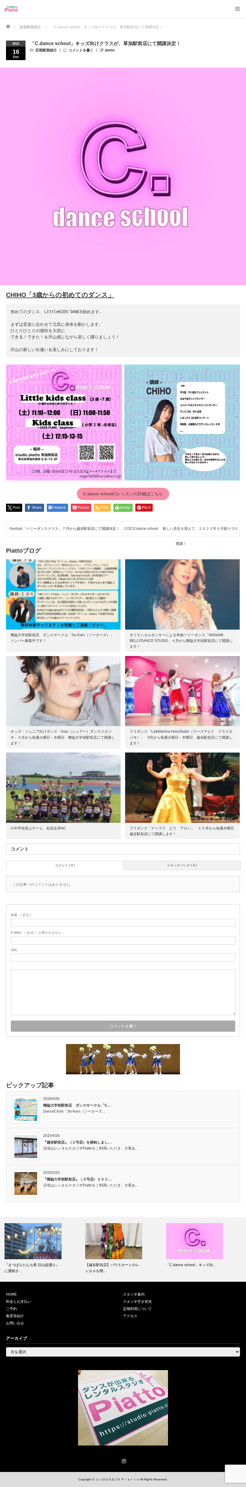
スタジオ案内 (134, 1294)
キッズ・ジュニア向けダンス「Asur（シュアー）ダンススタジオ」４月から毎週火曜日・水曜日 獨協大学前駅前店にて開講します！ (62, 737)
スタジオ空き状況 (137, 1301)
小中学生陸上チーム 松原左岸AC (38, 828)
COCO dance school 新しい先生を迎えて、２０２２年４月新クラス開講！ (181, 531)
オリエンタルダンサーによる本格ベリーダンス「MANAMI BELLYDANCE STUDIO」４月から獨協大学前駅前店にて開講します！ (181, 641)
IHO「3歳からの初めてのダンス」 (64, 294)
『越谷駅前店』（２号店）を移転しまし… (77, 1142)
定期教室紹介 (46, 50)
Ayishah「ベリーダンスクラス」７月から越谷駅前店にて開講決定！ (64, 529)
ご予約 (11, 1309)
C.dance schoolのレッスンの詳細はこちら (123, 493)
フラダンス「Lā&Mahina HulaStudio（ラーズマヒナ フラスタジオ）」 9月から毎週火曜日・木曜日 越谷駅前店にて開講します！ (181, 737)
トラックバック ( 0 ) (182, 865)
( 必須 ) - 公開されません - (37, 932)
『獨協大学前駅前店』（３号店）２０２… (77, 1179)
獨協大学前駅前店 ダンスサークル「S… (76, 1105)
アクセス (130, 1316)
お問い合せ (15, 1323)
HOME (11, 1294)
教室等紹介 (15, 1316)
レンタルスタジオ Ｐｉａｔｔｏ (117, 1479)
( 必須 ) (21, 915)
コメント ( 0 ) (65, 865)
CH (10, 294)
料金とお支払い (18, 1301)
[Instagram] (123, 1459)
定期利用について (137, 1309)
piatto (110, 50)
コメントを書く (81, 50)
